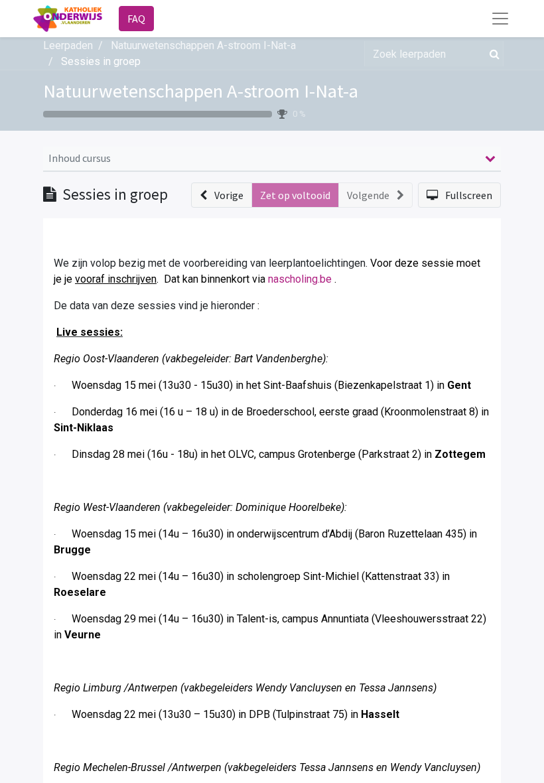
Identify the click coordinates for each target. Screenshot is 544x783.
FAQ (136, 18)
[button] (221, 195)
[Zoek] (492, 53)
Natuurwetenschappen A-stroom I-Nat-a (200, 91)
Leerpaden (68, 45)
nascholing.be (300, 279)
